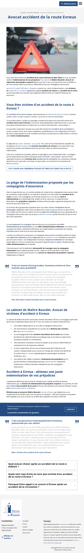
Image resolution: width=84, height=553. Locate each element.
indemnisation (22, 146)
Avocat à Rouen (33, 13)
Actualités (26, 521)
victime (51, 197)
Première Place (66, 550)
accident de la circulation (17, 91)
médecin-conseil (27, 353)
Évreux (75, 540)
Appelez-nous (69, 4)
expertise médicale (18, 237)
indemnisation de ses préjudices (23, 388)
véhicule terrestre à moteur (58, 114)
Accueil (23, 13)
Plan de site (26, 533)
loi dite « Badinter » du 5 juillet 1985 (30, 144)
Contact (71, 409)
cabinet (46, 80)
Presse (25, 524)
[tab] (42, 465)
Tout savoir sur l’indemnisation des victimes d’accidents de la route (39, 168)
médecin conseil (52, 237)
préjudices (15, 163)
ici (51, 394)
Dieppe (56, 543)
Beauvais (51, 543)
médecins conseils (45, 214)
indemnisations (51, 362)
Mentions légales (28, 530)
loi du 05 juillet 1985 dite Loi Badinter (23, 88)
